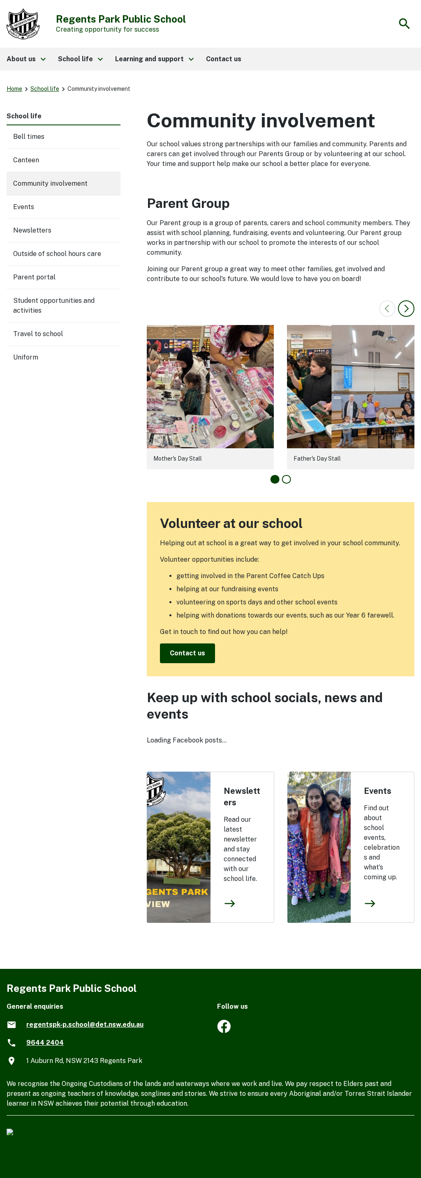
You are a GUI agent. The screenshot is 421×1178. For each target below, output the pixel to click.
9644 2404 (45, 1043)
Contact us (187, 653)
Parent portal (34, 277)
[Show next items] (406, 308)
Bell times (28, 137)
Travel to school (38, 334)
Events (377, 791)
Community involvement (50, 183)
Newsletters (242, 796)
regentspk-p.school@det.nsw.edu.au (84, 1024)
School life (44, 88)
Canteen (26, 160)
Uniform (25, 357)
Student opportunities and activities (54, 305)
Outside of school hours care (57, 254)
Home (14, 88)
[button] (25, 59)
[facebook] (224, 1031)
